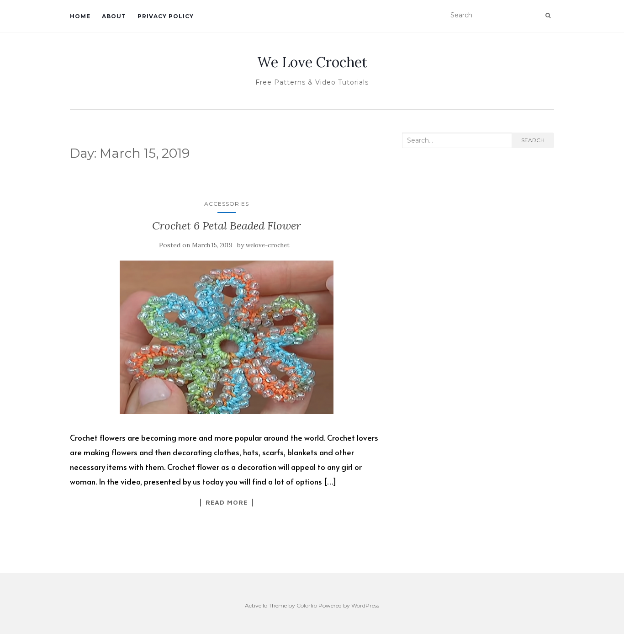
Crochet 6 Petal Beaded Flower (226, 225)
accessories (226, 203)
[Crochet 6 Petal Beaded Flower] (227, 337)
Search (533, 140)
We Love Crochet (312, 62)
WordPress (365, 605)
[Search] (548, 15)
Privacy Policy (165, 16)
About (114, 16)
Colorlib (306, 605)
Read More (227, 502)
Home (80, 16)
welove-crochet (268, 245)
